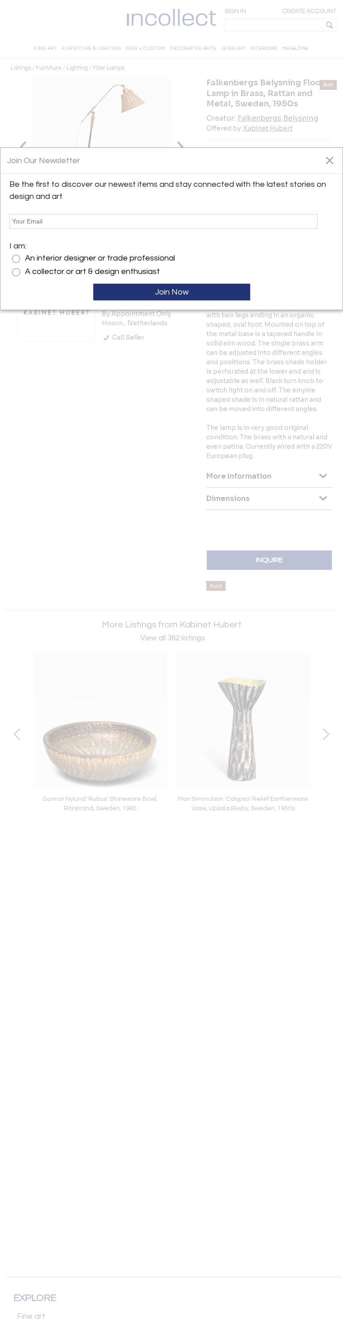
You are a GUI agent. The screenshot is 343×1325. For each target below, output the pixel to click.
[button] (329, 160)
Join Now (171, 292)
